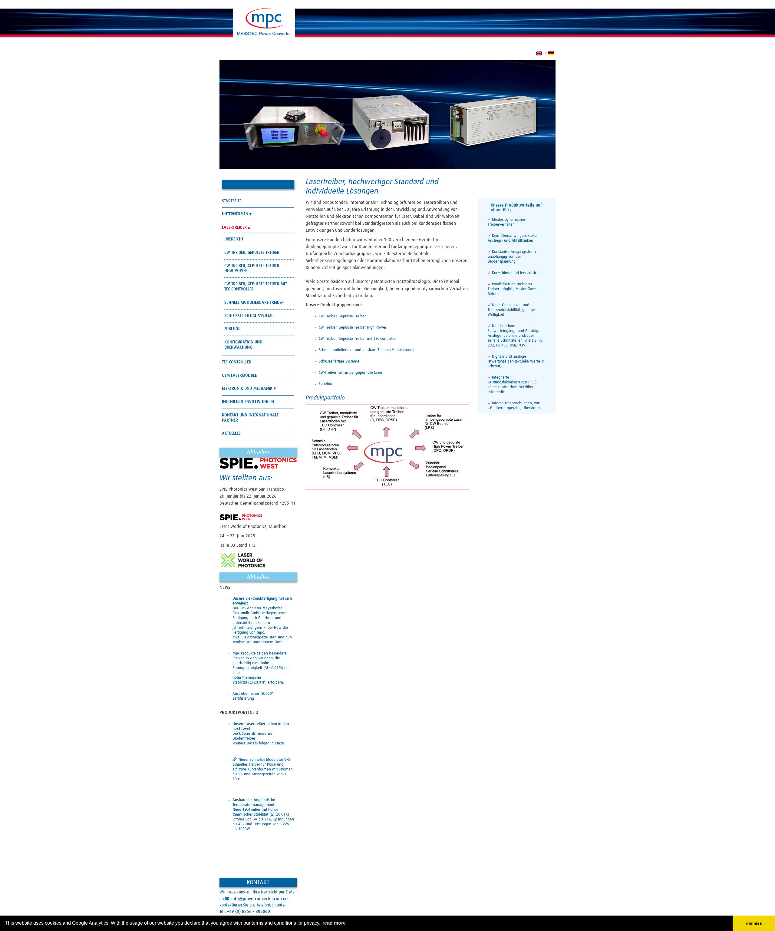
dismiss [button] (754, 923)
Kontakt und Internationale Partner (250, 417)
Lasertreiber (234, 227)
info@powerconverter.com (256, 899)
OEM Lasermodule (239, 375)
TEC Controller (236, 362)
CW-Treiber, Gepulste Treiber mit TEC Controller (255, 286)
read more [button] (334, 923)
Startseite (231, 201)
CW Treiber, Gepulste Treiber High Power (251, 268)
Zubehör (232, 329)
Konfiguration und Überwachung (243, 345)
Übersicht (233, 239)
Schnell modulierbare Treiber (254, 302)
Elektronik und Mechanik (247, 388)
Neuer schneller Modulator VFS (264, 760)
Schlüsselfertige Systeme (248, 316)
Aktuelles (231, 433)
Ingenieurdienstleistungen (248, 402)
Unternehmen (235, 214)
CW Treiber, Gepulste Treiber (251, 252)
